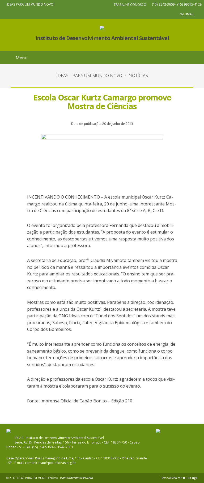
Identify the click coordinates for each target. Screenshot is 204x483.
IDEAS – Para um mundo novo (89, 75)
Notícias (138, 75)
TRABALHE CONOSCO (130, 4)
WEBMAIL (187, 14)
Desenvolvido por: (179, 478)
